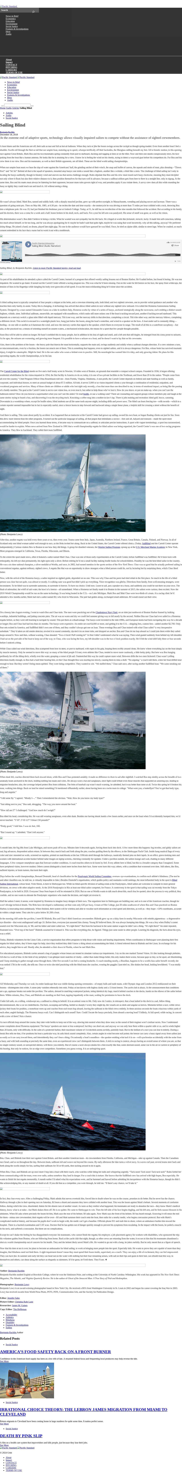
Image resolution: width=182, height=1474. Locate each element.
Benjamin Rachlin (7, 132)
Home (3, 108)
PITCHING (11, 67)
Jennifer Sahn (13, 1298)
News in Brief (12, 16)
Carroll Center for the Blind (16, 371)
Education (10, 21)
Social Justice (12, 26)
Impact (9, 62)
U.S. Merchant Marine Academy (150, 547)
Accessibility (11, 1315)
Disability (10, 1322)
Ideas (8, 31)
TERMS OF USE (14, 72)
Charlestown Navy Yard (106, 612)
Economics (11, 18)
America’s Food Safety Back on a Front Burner (55, 1351)
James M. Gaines (19, 1305)
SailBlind (146, 543)
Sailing (9, 1327)
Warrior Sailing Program (109, 547)
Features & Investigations (17, 29)
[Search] (33, 10)
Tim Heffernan (19, 1309)
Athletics (10, 1317)
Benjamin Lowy (22, 1284)
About (9, 59)
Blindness (10, 1320)
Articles (15, 108)
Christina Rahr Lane (24, 1302)
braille (86, 394)
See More (4, 1361)
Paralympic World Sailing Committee (94, 876)
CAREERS (11, 70)
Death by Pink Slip (21, 1435)
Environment (11, 24)
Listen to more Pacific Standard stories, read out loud (57, 268)
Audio (8, 34)
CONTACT (11, 65)
